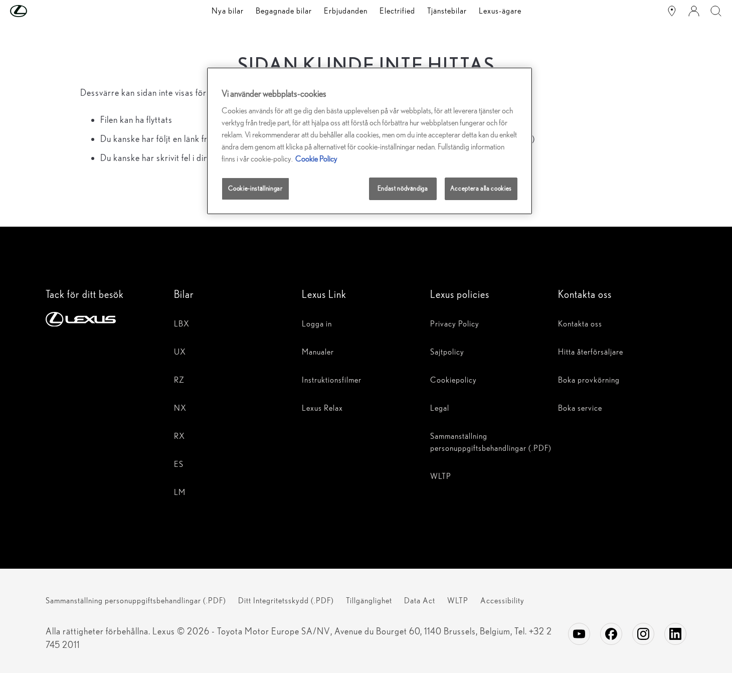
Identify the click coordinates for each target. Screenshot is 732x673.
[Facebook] (611, 634)
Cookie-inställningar (255, 188)
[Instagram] (643, 634)
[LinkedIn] (675, 634)
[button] (38, 11)
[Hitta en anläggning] (672, 11)
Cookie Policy (316, 158)
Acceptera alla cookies (481, 188)
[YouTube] (579, 634)
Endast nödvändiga (403, 188)
